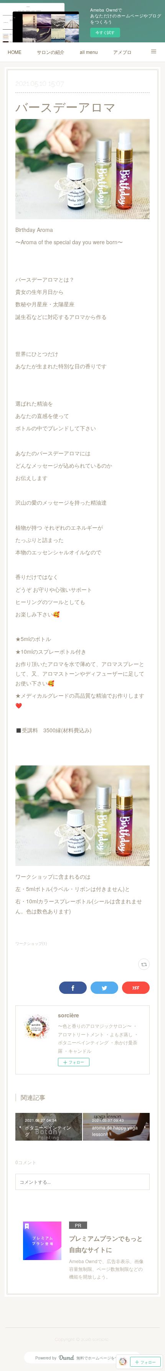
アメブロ (122, 52)
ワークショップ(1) (31, 943)
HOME (14, 52)
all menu (89, 52)
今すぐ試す (105, 32)
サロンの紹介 (50, 52)
